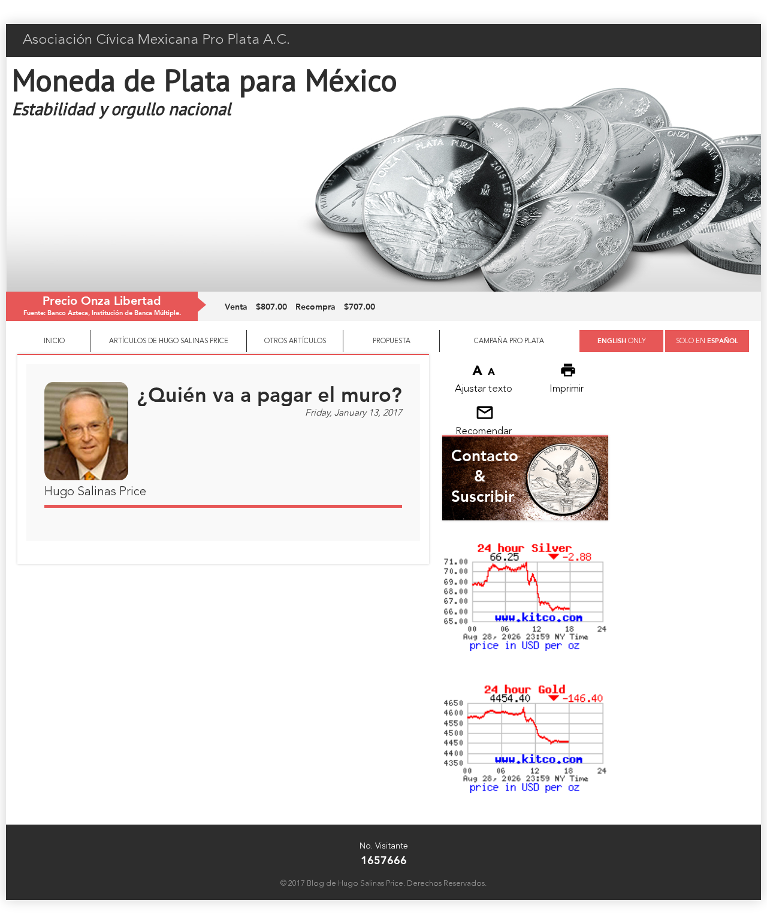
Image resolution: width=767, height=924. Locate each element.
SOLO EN (707, 340)
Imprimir (566, 389)
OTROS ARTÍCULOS (295, 341)
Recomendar (483, 431)
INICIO (54, 341)
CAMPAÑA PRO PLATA (509, 341)
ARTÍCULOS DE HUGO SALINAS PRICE (168, 341)
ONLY (621, 340)
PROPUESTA (391, 341)
